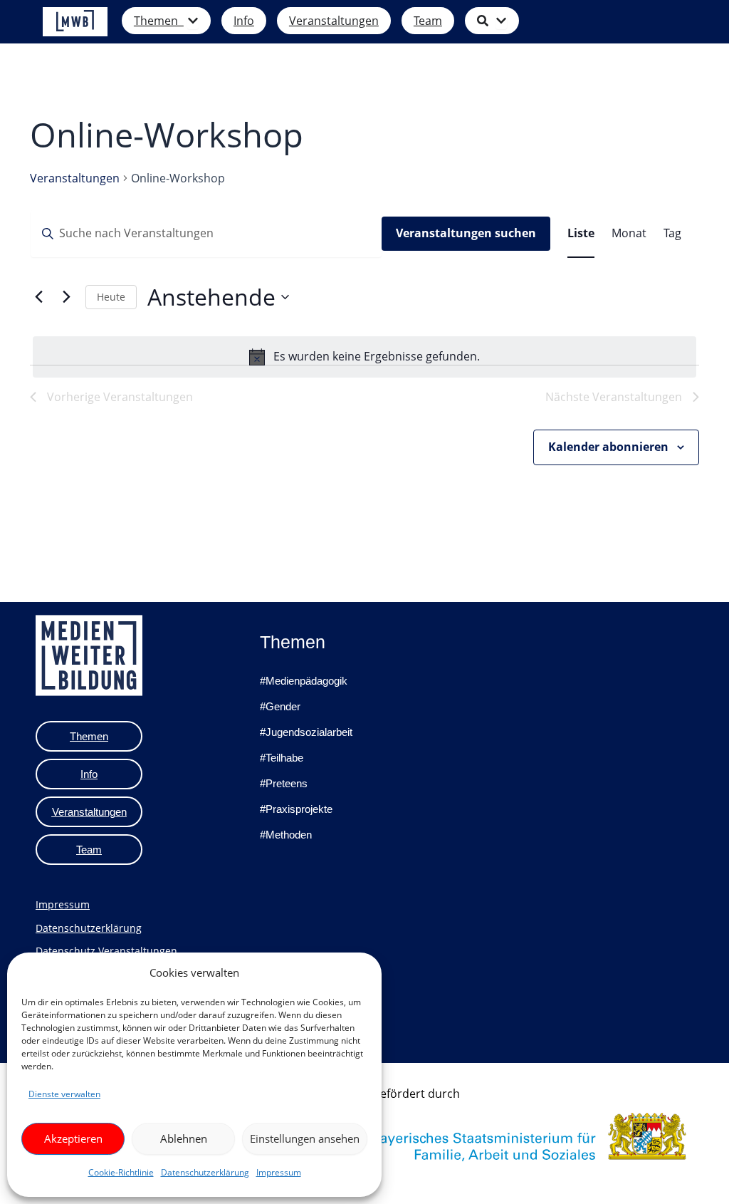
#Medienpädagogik (303, 681)
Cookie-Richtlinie (121, 1172)
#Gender (280, 706)
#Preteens (284, 783)
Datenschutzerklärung (205, 1172)
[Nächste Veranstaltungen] (66, 297)
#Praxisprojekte (296, 809)
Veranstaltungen (75, 178)
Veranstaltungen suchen (466, 233)
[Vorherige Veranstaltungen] (38, 297)
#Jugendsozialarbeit (306, 732)
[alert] (364, 357)
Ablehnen (183, 1138)
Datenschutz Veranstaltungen (106, 951)
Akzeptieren (73, 1138)
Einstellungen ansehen (305, 1138)
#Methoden (286, 835)
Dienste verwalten (64, 1094)
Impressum (278, 1172)
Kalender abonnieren (608, 447)
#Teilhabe (281, 758)
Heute (111, 296)
